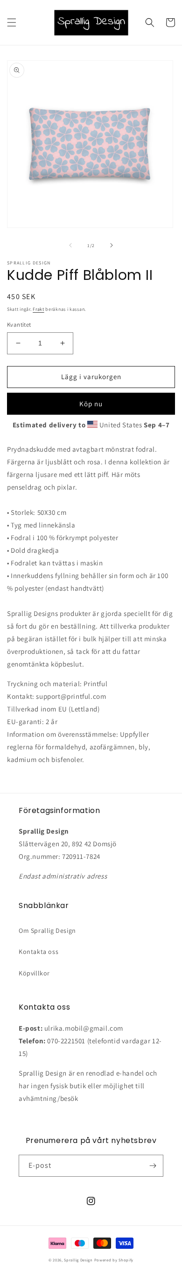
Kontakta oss (38, 951)
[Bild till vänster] (70, 245)
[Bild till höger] (111, 245)
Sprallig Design (78, 1259)
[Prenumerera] (152, 1166)
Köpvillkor (34, 973)
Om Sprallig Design (47, 930)
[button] (11, 22)
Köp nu (91, 403)
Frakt (38, 309)
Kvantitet (19, 325)
